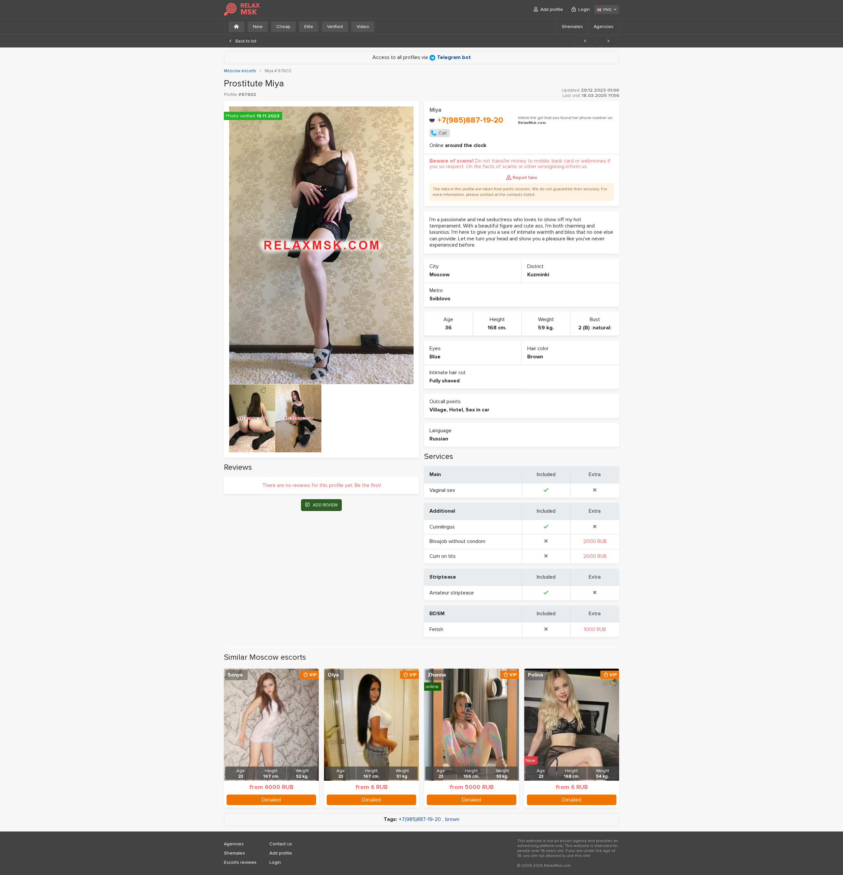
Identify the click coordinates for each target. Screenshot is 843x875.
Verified (335, 26)
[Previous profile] (585, 41)
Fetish (436, 629)
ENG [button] (607, 9)
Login (584, 9)
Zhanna (437, 675)
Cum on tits (442, 556)
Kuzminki (538, 274)
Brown (535, 356)
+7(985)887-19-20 (470, 120)
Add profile (551, 9)
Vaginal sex (442, 490)
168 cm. (497, 327)
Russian (438, 439)
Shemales (572, 26)
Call (443, 133)
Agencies (603, 26)
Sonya (235, 675)
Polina (535, 675)
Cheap (283, 26)
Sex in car (477, 410)
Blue (435, 356)
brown (452, 819)
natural (601, 327)
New (257, 26)
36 (448, 327)
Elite (308, 26)
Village (438, 410)
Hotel (456, 410)
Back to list (245, 41)
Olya (333, 675)
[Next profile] (608, 41)
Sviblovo (439, 298)
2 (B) (584, 327)
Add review (325, 505)
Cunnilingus (442, 527)
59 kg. (546, 327)
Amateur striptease (451, 592)
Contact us (280, 844)
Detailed (271, 800)
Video (363, 26)
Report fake (525, 177)
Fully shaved (444, 380)
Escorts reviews (240, 862)
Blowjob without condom (457, 541)
